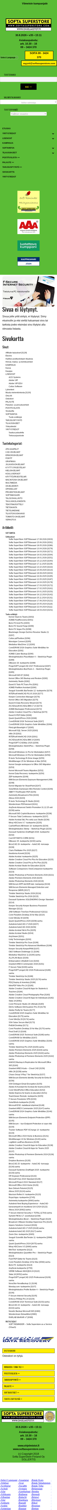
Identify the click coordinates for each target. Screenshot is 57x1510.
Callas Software (15, 386)
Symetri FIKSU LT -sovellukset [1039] (24, 1216)
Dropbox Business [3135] (19, 1160)
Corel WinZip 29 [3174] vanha (21, 1019)
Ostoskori (10, 399)
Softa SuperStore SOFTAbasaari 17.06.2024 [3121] (31, 601)
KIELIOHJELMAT (13, 470)
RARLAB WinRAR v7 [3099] (21, 1317)
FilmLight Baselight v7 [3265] (21, 727)
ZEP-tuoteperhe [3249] (18, 777)
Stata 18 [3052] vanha (18, 1274)
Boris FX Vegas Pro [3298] (20, 629)
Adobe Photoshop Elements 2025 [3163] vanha (29, 1053)
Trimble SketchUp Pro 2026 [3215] (23, 896)
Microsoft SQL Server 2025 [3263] (23, 730)
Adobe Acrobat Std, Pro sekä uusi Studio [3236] (29, 820)
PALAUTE (10, 402)
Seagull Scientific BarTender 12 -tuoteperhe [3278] (30, 691)
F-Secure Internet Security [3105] (23, 1296)
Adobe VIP (13, 380)
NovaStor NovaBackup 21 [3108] (23, 1283)
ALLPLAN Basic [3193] (18, 958)
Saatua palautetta (16, 432)
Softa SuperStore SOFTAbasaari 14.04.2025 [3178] (31, 582)
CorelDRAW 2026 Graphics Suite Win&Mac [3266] (30, 724)
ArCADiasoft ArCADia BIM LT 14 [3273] (25, 706)
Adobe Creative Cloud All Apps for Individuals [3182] (31, 998)
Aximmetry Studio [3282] (19, 681)
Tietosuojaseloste (16, 435)
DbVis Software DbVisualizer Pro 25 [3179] (27, 1007)
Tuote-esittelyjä (15, 417)
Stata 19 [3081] (15, 1001)
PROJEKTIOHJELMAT (15, 492)
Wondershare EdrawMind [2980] (23, 1314)
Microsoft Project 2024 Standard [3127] (25, 1182)
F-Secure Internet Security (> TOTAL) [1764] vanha (30, 1213)
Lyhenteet (10, 389)
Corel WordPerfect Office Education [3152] (27, 1090)
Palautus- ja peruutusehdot (17, 405)
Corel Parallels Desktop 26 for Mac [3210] (26, 915)
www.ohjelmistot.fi (28, 1445)
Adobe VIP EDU (15, 383)
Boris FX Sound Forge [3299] (21, 626)
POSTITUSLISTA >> (12, 1373)
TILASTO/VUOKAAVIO (15, 513)
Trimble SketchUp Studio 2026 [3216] (25, 893)
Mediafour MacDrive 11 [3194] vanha (24, 955)
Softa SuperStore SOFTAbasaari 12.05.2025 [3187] (31, 579)
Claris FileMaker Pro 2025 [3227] (23, 850)
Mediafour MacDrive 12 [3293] (22, 644)
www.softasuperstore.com (28, 1449)
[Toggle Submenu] (53, 133)
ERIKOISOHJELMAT (14, 455)
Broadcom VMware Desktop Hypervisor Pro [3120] (30, 1222)
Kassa (8, 368)
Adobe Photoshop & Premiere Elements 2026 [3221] (31, 875)
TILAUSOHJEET (13, 423)
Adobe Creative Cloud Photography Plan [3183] (29, 995)
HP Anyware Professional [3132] (22, 1176)
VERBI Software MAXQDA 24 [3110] (24, 1271)
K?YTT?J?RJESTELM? (16, 467)
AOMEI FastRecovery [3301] (21, 620)
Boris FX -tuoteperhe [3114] (20, 1265)
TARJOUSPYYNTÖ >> (12, 1379)
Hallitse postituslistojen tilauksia (19, 359)
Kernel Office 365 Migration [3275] (23, 700)
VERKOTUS (11, 520)
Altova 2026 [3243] (17, 798)
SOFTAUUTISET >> (11, 1392)
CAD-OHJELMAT (13, 452)
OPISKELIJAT (11, 489)
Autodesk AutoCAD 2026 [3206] (22, 927)
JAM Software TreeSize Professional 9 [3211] (28, 912)
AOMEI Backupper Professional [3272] (25, 709)
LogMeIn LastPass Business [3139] (24, 1142)
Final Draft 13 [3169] (17, 1031)
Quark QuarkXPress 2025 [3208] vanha (25, 921)
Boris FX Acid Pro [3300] (19, 623)
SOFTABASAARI (13, 495)
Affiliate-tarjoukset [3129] (16, 353)
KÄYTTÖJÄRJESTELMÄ (16, 477)
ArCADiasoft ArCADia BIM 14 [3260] (24, 740)
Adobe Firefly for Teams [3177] (22, 1010)
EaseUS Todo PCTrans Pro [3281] (23, 684)
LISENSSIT (10, 374)
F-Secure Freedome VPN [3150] (22, 1099)
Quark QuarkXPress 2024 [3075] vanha (25, 1244)
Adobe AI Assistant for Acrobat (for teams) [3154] (29, 1087)
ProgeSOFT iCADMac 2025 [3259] (23, 743)
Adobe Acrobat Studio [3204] (21, 933)
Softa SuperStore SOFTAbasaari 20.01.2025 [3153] (31, 591)
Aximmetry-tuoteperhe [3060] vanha (24, 1200)
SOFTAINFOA (11, 414)
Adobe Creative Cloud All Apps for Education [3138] (31, 1145)
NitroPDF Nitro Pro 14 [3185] (21, 985)
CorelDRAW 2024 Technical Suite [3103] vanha (29, 1302)
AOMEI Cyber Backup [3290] (21, 654)
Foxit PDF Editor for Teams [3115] (23, 1259)
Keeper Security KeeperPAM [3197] (24, 949)
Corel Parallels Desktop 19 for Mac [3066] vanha (29, 1262)
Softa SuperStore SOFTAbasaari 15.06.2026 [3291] (31, 542)
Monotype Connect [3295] (20, 641)
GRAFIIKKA (11, 461)
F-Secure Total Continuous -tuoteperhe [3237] (28, 816)
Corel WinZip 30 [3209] (18, 918)
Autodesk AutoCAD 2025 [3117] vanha (25, 1231)
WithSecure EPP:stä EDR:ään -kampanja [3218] (29, 884)
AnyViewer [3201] (16, 936)
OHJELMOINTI (12, 486)
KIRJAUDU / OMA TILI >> (14, 1367)
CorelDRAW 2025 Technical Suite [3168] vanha (29, 1035)
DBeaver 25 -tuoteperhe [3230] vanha (25, 841)
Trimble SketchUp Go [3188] (21, 976)
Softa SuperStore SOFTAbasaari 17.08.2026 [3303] (31, 539)
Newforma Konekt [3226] (19, 853)
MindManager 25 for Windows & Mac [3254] (27, 761)
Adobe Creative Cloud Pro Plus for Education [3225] (31, 859)
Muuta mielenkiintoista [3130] (18, 392)
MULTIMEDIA (11, 483)
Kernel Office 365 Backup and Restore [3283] (28, 678)
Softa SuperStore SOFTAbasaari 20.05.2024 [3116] (30, 604)
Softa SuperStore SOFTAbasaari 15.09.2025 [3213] (31, 570)
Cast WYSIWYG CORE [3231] (21, 838)
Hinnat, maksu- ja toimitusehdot (19, 362)
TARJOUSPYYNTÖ (14, 420)
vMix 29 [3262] (15, 734)
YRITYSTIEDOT (12, 429)
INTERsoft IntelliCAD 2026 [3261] (23, 737)
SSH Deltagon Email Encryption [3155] (25, 1084)
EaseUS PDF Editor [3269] (20, 715)
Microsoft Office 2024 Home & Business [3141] (28, 1136)
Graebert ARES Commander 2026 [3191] (26, 964)
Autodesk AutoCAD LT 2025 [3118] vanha (26, 1228)
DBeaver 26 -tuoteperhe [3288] (22, 663)
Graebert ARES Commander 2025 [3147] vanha (29, 1108)
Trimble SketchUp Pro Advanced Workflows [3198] (30, 945)
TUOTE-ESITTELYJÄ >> (13, 1399)
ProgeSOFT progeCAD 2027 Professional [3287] (30, 666)
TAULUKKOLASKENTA (15, 501)
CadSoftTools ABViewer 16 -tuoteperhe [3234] (28, 826)
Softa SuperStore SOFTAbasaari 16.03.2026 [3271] (31, 551)
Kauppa (9, 371)
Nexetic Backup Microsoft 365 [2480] (24, 1311)
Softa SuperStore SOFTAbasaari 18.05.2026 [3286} (31, 545)
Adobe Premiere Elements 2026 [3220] (25, 878)
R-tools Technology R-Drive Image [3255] (26, 758)
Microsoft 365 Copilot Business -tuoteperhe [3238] (30, 813)
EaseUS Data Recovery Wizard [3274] (25, 703)
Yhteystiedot (11, 426)
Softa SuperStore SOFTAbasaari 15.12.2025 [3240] (31, 561)
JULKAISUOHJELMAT (15, 464)
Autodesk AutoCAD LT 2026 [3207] (23, 924)
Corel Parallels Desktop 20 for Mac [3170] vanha (29, 1028)
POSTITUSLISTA (13, 408)
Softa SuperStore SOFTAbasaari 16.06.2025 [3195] (31, 576)
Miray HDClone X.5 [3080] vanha (23, 1246)
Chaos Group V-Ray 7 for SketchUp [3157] (27, 1074)
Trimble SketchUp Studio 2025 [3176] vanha (28, 979)
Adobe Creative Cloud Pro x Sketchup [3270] (28, 712)
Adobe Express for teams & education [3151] (28, 1093)
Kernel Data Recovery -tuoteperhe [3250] (26, 773)
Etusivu (9, 356)
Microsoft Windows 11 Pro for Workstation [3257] (29, 752)
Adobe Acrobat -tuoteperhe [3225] (23, 856)
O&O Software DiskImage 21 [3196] (24, 952)
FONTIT (9, 458)
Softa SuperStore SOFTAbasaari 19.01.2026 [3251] (31, 558)
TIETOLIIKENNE (13, 510)
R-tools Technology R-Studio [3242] (24, 801)
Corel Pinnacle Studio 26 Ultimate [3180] (26, 1004)
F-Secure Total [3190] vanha (21, 967)
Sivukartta (10, 411)
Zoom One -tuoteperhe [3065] (21, 1234)
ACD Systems (15, 377)
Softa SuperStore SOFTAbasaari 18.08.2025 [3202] (31, 573)
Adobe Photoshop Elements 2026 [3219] (26, 881)
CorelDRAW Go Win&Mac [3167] (23, 1038)
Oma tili (9, 396)
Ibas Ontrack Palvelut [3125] (21, 1188)
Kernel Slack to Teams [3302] (21, 617)
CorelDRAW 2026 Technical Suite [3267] (26, 721)
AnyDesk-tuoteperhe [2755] (20, 1268)
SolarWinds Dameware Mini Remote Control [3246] (31, 789)
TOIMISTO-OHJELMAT (15, 517)
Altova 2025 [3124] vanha (20, 1191)
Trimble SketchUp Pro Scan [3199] (23, 942)
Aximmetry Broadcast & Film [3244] (24, 795)
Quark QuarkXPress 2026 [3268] (23, 718)
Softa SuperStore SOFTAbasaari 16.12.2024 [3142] (31, 594)
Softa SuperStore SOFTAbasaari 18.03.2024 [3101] (31, 610)
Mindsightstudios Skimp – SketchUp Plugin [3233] (30, 829)
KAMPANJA (11, 365)
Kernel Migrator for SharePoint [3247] (25, 786)
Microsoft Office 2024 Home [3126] (23, 1185)
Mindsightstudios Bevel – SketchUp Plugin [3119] (30, 1219)
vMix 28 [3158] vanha (18, 1071)
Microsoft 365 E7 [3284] (19, 675)
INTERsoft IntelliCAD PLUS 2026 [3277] (26, 694)
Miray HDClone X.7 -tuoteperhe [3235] (25, 823)
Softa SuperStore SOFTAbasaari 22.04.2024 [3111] (30, 607)
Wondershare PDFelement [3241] (23, 804)
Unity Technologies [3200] (20, 939)
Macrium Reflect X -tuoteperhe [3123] (25, 1194)
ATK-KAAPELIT (12, 449)
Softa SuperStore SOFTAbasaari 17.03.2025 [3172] (31, 585)
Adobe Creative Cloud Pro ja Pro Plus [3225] (28, 863)
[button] (28, 291)
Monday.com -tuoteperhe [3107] (22, 1287)
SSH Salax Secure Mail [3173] (22, 1022)
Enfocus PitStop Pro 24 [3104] (21, 1299)
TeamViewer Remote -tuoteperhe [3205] (26, 1096)
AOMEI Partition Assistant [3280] (22, 687)
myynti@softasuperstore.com (39, 63)
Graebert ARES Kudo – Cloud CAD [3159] (27, 1068)
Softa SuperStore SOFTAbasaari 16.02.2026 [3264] (31, 555)
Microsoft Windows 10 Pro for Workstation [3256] (29, 755)
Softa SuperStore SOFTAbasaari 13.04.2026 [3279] (31, 548)
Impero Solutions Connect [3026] (23, 1225)
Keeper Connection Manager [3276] (24, 697)
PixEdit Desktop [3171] (18, 1025)
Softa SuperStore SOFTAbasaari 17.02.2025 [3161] (31, 588)
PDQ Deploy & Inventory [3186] (22, 982)
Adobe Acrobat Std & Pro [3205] (22, 930)
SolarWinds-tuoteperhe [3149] (22, 1102)
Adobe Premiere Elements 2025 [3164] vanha (28, 1050)
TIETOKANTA (11, 507)
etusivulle (7, 320)
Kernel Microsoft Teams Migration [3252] (26, 770)
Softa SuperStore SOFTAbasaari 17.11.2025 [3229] (30, 564)
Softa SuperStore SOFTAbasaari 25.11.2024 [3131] (30, 598)
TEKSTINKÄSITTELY (14, 504)
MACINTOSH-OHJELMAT (17, 480)
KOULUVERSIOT (13, 474)
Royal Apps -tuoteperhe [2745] (22, 1197)
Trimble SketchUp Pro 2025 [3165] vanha (26, 1047)
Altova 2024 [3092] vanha (20, 1210)
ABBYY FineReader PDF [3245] (22, 792)
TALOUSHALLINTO (14, 498)
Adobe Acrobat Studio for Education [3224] (27, 866)
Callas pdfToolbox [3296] (19, 638)
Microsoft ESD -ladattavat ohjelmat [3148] (26, 1105)
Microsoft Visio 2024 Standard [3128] (24, 1179)
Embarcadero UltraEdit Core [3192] (24, 961)
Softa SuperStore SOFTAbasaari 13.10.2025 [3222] (31, 567)
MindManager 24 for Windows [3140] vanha (27, 1139)
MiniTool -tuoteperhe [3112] (20, 1250)
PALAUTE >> (9, 1386)
